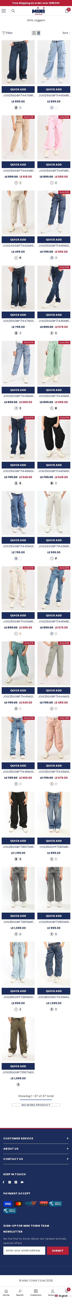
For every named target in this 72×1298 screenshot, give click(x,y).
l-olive (51, 408)
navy (16, 107)
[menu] (4, 11)
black (56, 408)
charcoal (56, 333)
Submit (58, 1251)
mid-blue (56, 107)
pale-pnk (20, 633)
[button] (34, 33)
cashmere (51, 183)
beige (16, 183)
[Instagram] (9, 1182)
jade (56, 183)
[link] (20, 1292)
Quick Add (18, 89)
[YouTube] (22, 1182)
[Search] (13, 11)
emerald (20, 859)
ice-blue (56, 859)
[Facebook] (3, 1182)
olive (20, 183)
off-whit (16, 258)
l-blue (20, 107)
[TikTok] (16, 1182)
